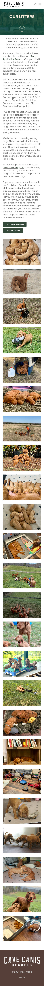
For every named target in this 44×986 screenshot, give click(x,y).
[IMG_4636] (22, 576)
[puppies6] (22, 429)
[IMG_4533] (22, 870)
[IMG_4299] (22, 841)
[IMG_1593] (22, 459)
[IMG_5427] (22, 606)
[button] (40, 4)
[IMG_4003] (22, 782)
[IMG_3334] (22, 517)
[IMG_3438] (22, 547)
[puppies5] (22, 370)
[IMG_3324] (22, 488)
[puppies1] (22, 253)
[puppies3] (22, 400)
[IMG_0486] (22, 753)
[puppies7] (22, 282)
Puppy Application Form (20, 58)
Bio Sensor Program (14, 167)
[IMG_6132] (22, 635)
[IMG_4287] (22, 812)
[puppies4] (22, 311)
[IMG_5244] (22, 900)
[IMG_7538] (22, 694)
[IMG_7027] (22, 664)
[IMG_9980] (22, 929)
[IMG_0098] (22, 723)
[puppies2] (22, 341)
